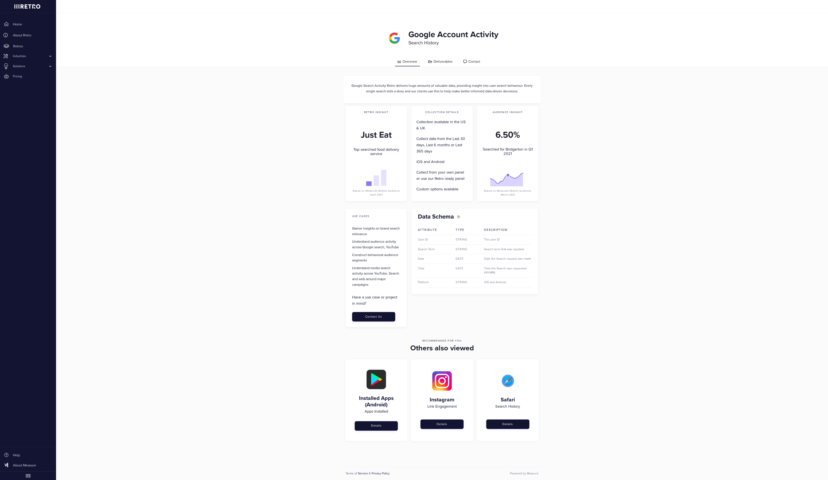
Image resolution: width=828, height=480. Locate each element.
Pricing (17, 76)
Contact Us (373, 316)
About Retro (22, 35)
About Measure (24, 465)
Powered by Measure (524, 473)
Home (17, 24)
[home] (28, 6)
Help (16, 455)
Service (363, 473)
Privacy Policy (381, 473)
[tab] (407, 61)
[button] (28, 56)
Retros (18, 46)
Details (376, 425)
